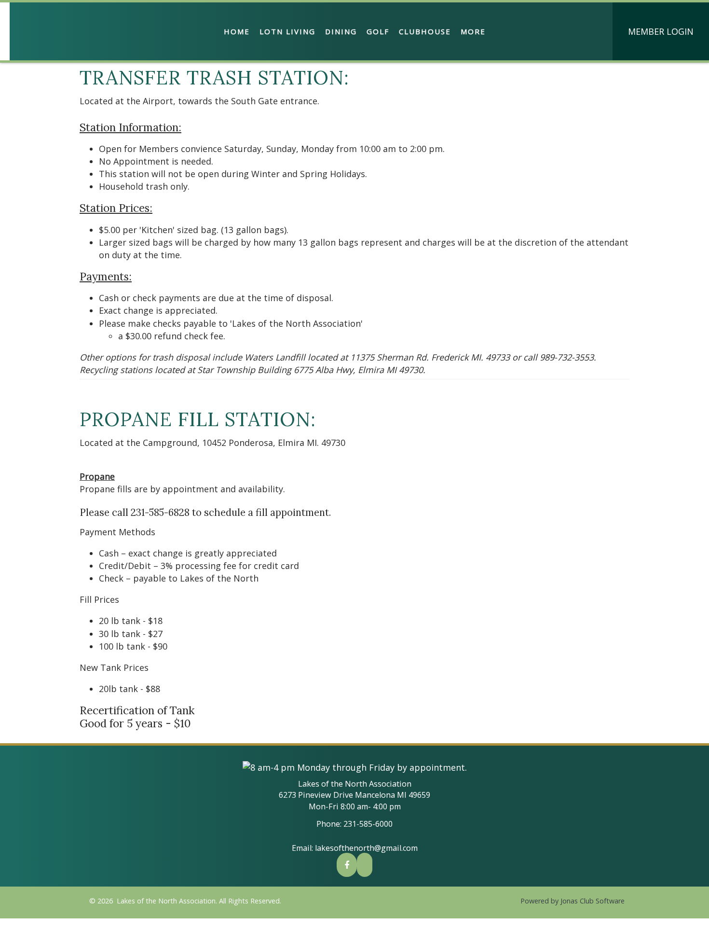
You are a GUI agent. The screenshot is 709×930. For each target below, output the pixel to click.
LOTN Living (287, 31)
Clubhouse (425, 31)
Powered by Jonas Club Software (572, 900)
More (473, 31)
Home (237, 31)
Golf (378, 31)
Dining (341, 31)
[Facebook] (347, 865)
